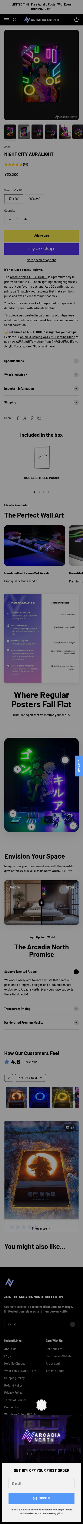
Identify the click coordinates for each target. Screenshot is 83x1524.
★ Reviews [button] (79, 766)
